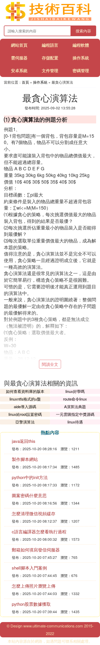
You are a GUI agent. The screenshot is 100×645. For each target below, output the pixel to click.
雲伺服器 (19, 58)
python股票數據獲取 (31, 604)
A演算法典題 (75, 406)
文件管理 (50, 70)
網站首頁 (19, 45)
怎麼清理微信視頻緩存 (33, 513)
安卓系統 (19, 70)
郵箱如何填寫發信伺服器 (36, 549)
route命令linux (75, 399)
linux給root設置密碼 (25, 414)
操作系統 (81, 58)
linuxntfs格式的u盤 (25, 399)
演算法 (30, 119)
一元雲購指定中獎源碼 (75, 414)
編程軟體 (81, 45)
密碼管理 (81, 70)
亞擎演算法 (25, 421)
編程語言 (50, 45)
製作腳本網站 (25, 459)
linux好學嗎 (75, 391)
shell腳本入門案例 (29, 567)
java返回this (23, 441)
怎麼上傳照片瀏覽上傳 (33, 586)
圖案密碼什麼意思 (29, 495)
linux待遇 (75, 421)
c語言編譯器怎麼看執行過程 (39, 531)
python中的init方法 (30, 477)
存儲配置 (50, 58)
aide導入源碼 (25, 406)
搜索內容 (83, 30)
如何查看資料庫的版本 (25, 391)
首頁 (25, 82)
